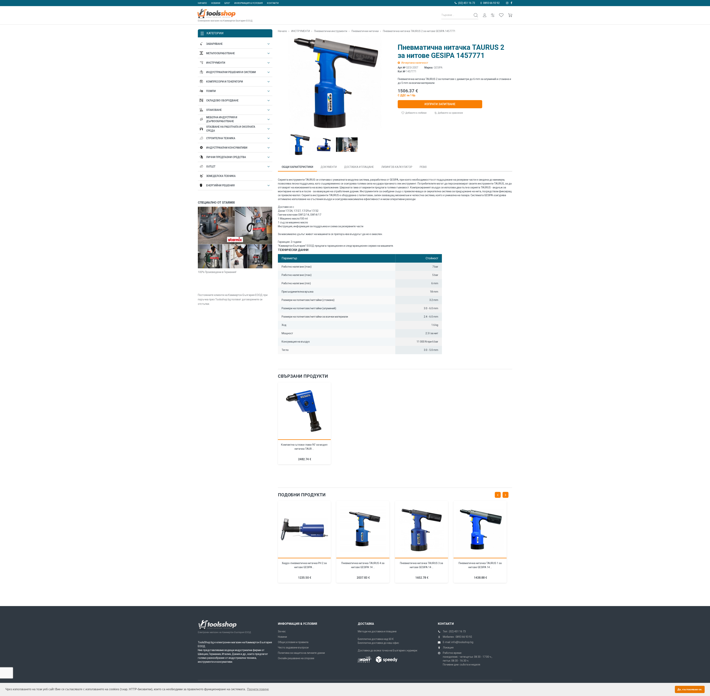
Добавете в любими (415, 113)
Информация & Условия (297, 623)
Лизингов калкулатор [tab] (396, 166)
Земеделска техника (221, 176)
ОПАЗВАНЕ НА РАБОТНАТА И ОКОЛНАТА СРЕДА (230, 128)
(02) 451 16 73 (466, 2)
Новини (215, 3)
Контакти (273, 3)
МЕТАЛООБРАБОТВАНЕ (220, 53)
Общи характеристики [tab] (297, 166)
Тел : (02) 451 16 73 (454, 631)
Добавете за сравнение (450, 113)
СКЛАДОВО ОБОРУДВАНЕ (222, 100)
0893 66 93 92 (491, 2)
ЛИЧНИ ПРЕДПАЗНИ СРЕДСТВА (226, 157)
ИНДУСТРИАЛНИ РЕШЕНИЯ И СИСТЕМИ (231, 72)
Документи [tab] (329, 166)
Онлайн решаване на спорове (296, 658)
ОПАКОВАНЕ (214, 109)
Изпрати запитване (440, 104)
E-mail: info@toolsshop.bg (458, 642)
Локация (448, 647)
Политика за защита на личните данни (301, 652)
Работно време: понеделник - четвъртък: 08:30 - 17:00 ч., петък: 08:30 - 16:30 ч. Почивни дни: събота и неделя (467, 658)
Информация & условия (248, 3)
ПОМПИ (211, 91)
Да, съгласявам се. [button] (689, 689)
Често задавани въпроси (293, 647)
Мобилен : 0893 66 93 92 (457, 636)
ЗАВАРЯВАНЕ (214, 43)
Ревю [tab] (423, 166)
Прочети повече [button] (258, 689)
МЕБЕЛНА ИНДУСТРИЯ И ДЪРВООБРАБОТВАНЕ (221, 119)
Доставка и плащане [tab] (359, 166)
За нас (282, 631)
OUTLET (210, 166)
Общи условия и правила (293, 642)
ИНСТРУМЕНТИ (215, 62)
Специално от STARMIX (216, 202)
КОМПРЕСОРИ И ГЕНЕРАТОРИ (224, 81)
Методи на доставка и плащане (377, 631)
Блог (227, 3)
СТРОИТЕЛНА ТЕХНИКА (220, 138)
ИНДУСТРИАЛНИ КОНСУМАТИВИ (226, 147)
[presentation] (498, 495)
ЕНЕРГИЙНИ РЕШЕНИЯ (220, 185)
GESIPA (438, 67)
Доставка (366, 623)
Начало (202, 3)
